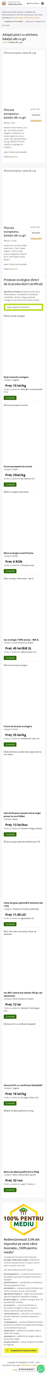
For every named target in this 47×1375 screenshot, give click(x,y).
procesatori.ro (9, 1305)
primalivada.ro (9, 1288)
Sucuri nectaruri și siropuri (23, 642)
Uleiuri (15, 819)
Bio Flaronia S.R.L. (28, 478)
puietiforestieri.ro (11, 1282)
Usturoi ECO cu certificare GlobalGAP (23, 1085)
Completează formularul (13, 21)
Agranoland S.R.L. (28, 918)
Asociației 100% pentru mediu (16, 1260)
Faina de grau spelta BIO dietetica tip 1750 (23, 904)
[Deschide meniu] (42, 3)
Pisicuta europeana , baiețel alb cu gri (15, 113)
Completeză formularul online (23, 1350)
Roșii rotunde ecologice (16, 377)
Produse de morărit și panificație (26, 909)
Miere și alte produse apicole (24, 1175)
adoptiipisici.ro (9, 1336)
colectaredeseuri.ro (11, 1313)
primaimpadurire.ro (11, 1274)
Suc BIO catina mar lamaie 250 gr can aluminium (23, 994)
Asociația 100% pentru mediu (27, 17)
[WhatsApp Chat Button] (40, 1368)
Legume (16, 380)
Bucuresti (36, 115)
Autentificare (34, 3)
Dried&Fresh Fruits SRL (30, 738)
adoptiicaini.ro (9, 1330)
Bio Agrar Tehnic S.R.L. (30, 1097)
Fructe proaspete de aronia (18, 466)
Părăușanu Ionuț (27, 565)
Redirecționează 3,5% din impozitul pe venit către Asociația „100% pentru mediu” (22, 1245)
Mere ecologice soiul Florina (18, 553)
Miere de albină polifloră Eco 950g (21, 1171)
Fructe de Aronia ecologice (18, 726)
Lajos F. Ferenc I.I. (28, 1184)
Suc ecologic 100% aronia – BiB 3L (21, 639)
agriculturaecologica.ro (13, 1294)
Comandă (10, 397)
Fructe (15, 469)
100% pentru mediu (15, 4)
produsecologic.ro (11, 1299)
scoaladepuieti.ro (11, 1322)
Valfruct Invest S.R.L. (29, 652)
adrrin (15, 157)
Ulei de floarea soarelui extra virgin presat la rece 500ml (22, 815)
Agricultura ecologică (12, 291)
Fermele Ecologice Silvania (31, 828)
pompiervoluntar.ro (11, 1342)
